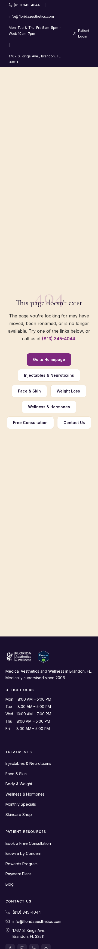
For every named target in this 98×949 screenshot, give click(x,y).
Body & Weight (18, 783)
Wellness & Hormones (49, 406)
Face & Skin (29, 391)
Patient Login (83, 34)
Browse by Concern (23, 853)
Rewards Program (21, 863)
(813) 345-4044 (27, 5)
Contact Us (74, 422)
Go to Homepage (49, 359)
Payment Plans (18, 873)
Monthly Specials (20, 804)
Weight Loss (68, 391)
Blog (9, 884)
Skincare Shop (18, 814)
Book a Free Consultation (28, 843)
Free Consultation (30, 422)
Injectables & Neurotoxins (49, 375)
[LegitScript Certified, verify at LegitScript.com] (43, 657)
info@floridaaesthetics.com (31, 16)
